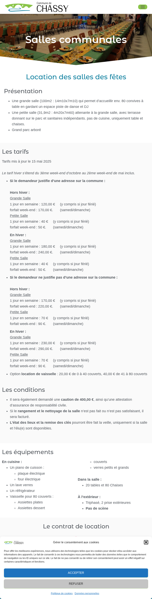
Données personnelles (87, 593)
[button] (146, 542)
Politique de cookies (62, 593)
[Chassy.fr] (38, 7)
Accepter (76, 572)
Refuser (76, 583)
